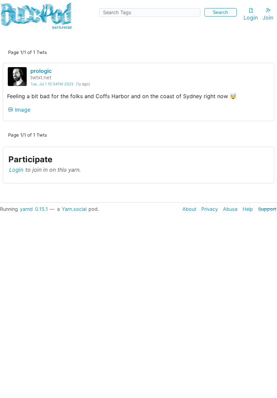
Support (267, 209)
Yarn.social (74, 209)
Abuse (230, 209)
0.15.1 (41, 209)
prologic (41, 70)
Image (21, 109)
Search (220, 12)
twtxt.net (40, 77)
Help (248, 209)
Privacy (209, 209)
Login (251, 17)
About (189, 209)
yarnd (26, 209)
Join (267, 17)
